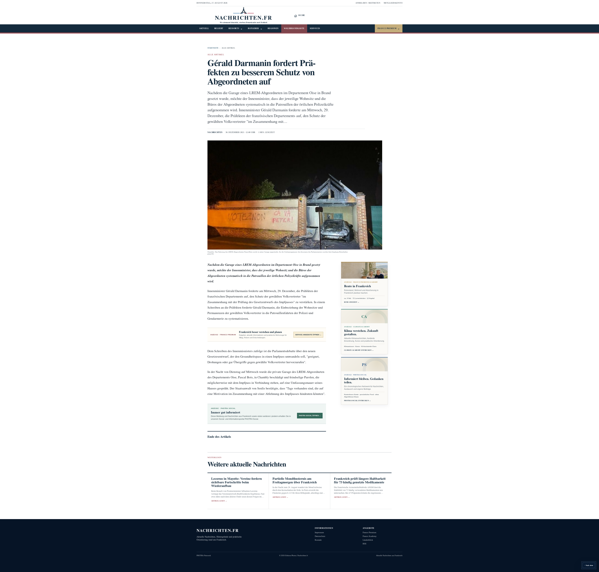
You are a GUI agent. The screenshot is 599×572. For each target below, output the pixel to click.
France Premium (388, 28)
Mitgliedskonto (393, 3)
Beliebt (218, 28)
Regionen (273, 28)
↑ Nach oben (588, 565)
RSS (364, 544)
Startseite (212, 48)
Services (315, 28)
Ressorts (236, 28)
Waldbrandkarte (294, 28)
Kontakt (318, 540)
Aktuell (204, 28)
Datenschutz (320, 536)
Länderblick (368, 540)
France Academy (370, 536)
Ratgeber (255, 28)
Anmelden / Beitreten (368, 3)
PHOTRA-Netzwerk (204, 555)
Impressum (319, 532)
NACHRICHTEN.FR (218, 530)
